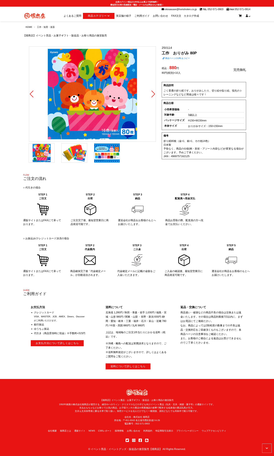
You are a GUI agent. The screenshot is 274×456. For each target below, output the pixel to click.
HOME (29, 27)
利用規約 (147, 430)
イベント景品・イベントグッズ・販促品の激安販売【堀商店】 (126, 449)
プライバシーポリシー (187, 430)
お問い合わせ (160, 15)
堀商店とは (65, 430)
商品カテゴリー (98, 15)
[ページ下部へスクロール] (267, 448)
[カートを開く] (240, 16)
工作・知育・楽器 (46, 27)
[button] (31, 94)
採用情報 (119, 430)
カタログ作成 (191, 15)
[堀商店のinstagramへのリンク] (133, 440)
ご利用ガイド (142, 15)
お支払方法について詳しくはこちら (57, 343)
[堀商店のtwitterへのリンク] (127, 440)
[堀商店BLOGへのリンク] (146, 440)
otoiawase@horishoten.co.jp (180, 9)
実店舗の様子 (123, 15)
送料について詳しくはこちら (128, 366)
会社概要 (52, 430)
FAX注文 (176, 15)
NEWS (91, 430)
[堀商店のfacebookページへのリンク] (140, 440)
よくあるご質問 (72, 15)
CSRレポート (105, 430)
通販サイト (79, 430)
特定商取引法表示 (164, 430)
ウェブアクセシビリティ (214, 430)
